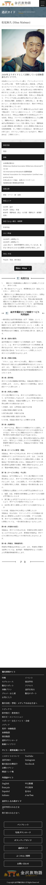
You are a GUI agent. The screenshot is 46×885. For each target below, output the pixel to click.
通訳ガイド (23, 848)
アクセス (29, 686)
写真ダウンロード (23, 832)
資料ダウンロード (10, 740)
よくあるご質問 (23, 855)
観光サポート (31, 693)
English (5, 783)
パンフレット (23, 824)
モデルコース (7, 682)
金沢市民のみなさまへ (11, 808)
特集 (4, 678)
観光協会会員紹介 (10, 764)
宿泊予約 (29, 682)
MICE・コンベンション (12, 717)
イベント (29, 678)
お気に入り (7, 697)
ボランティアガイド (23, 840)
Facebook (29, 764)
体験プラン (7, 689)
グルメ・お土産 (9, 693)
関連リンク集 (8, 772)
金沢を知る (30, 689)
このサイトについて (11, 756)
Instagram (30, 760)
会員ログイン (8, 768)
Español (6, 791)
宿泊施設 (6, 736)
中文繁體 (29, 783)
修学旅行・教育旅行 (11, 713)
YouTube (29, 756)
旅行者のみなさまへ (11, 813)
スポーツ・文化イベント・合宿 (15, 721)
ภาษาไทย (29, 795)
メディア (6, 725)
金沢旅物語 (16, 3)
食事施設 (6, 733)
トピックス (7, 709)
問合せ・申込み (21, 268)
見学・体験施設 (9, 729)
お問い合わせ (23, 863)
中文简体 (29, 787)
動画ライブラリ (9, 744)
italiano (5, 795)
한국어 (28, 791)
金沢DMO (6, 760)
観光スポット (8, 686)
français (6, 787)
